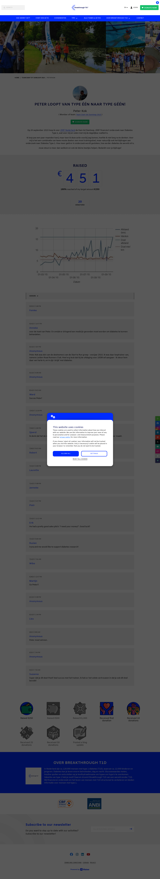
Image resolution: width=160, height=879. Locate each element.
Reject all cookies (80, 459)
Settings (94, 454)
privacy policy (65, 437)
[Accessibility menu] (157, 2)
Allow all (66, 454)
